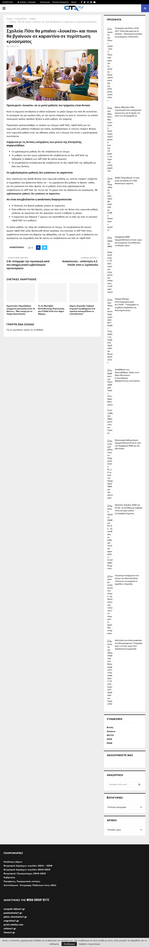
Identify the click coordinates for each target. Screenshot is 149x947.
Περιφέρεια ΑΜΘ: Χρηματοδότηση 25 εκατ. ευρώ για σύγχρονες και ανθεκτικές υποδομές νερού (128, 241)
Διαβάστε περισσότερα (89, 944)
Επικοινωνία (45, 2)
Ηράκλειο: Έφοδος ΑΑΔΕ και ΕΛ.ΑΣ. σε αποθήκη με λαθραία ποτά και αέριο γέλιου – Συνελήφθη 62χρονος (128, 509)
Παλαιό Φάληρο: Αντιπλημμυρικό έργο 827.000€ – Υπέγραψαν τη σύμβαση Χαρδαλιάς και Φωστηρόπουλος (127, 304)
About (73, 2)
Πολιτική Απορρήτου (60, 2)
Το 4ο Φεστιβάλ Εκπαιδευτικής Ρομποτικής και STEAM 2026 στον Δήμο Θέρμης (51, 310)
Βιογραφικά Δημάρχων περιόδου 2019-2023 (27, 869)
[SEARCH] (139, 784)
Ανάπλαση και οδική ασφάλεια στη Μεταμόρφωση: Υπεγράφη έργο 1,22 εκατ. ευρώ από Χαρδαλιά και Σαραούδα (128, 645)
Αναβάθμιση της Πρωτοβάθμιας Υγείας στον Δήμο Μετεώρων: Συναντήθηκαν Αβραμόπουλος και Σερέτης (127, 375)
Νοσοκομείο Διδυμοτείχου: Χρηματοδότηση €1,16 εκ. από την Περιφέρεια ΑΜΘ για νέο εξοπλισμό (128, 444)
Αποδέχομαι (69, 944)
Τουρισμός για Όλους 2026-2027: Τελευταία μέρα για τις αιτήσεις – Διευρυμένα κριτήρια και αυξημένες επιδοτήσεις (128, 32)
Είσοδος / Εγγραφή (27, 2)
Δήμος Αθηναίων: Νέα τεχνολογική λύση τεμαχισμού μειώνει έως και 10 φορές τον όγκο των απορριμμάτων (128, 111)
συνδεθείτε (38, 329)
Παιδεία (9, 26)
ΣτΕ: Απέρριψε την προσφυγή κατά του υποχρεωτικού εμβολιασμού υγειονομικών (28, 265)
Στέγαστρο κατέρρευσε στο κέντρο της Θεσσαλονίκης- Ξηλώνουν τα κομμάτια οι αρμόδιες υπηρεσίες (127, 580)
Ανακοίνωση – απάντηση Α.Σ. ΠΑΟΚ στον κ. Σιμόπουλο (80, 263)
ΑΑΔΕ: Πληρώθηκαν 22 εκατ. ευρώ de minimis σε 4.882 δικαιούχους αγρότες (127, 180)
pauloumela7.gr (13, 916)
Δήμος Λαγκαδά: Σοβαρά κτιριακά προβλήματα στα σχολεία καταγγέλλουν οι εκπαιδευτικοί (82, 310)
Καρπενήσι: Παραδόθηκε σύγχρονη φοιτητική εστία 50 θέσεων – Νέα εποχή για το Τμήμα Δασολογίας (21, 310)
